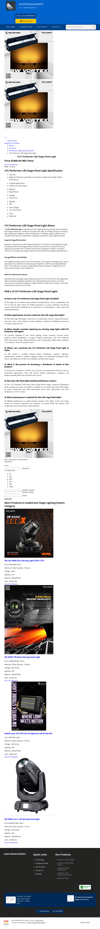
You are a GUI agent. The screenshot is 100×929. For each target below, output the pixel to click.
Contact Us (56, 27)
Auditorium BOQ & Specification (63, 869)
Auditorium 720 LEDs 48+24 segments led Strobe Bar (28, 733)
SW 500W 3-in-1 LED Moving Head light (22, 819)
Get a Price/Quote (11, 164)
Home (11, 145)
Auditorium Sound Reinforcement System (65, 874)
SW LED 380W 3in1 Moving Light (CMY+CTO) (24, 560)
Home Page (10, 27)
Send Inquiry (27, 21)
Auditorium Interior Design (66, 860)
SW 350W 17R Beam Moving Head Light (22, 657)
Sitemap (39, 874)
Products (12, 148)
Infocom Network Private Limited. (36, 922)
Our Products (42, 27)
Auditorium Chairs (63, 878)
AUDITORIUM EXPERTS (31, 6)
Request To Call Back (11, 143)
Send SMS (58, 911)
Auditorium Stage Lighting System (21, 151)
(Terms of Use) (39, 920)
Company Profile (26, 27)
